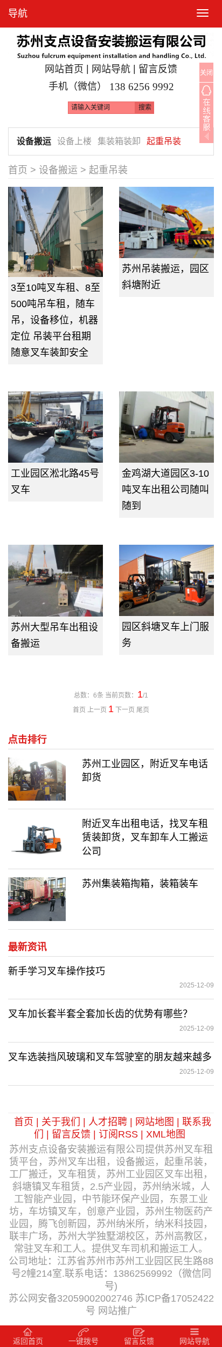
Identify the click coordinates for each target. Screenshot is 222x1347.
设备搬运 (34, 141)
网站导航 (111, 69)
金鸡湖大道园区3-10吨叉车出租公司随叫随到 (165, 489)
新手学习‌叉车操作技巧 (56, 971)
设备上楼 (74, 141)
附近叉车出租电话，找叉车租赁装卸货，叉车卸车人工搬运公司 (145, 837)
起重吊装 (164, 141)
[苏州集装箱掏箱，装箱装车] (37, 898)
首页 (17, 170)
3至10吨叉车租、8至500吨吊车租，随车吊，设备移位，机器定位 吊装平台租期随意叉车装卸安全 (55, 320)
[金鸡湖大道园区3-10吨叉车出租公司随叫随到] (166, 427)
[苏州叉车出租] (111, 43)
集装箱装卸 (119, 141)
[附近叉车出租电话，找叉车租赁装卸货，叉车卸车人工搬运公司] (37, 838)
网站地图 (154, 1121)
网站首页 (64, 69)
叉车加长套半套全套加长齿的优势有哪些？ (100, 1013)
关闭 (206, 73)
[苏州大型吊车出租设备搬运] (55, 580)
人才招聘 (107, 1121)
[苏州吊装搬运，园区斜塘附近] (166, 222)
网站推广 (117, 1310)
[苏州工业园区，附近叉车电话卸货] (37, 778)
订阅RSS (118, 1134)
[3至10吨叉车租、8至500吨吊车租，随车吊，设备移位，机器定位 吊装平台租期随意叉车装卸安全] (55, 232)
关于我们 (60, 1121)
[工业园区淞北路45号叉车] (55, 427)
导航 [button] (17, 13)
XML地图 (165, 1134)
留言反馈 (157, 69)
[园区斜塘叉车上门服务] (166, 580)
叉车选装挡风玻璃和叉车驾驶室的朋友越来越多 (110, 1057)
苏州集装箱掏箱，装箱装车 (140, 883)
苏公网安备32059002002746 (71, 1298)
